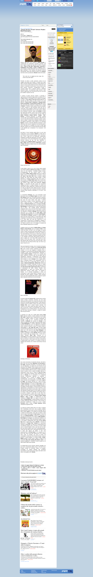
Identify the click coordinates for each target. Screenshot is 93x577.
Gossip (70, 3)
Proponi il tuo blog (62, 30)
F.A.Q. (42, 571)
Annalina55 (52, 46)
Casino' (65, 52)
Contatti (22, 571)
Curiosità (66, 3)
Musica (47, 3)
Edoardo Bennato (50, 95)
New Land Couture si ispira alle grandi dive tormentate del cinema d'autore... (32, 531)
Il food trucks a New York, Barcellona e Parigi (31, 466)
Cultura (39, 3)
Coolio (49, 89)
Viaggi (54, 3)
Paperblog (26, 4)
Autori (47, 25)
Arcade (60, 52)
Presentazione (33, 570)
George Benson (50, 78)
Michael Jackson (50, 80)
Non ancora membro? (62, 29)
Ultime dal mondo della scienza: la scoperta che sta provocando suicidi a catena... (32, 506)
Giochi (43, 25)
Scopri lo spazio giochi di (62, 68)
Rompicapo (70, 52)
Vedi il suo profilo (51, 48)
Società (35, 3)
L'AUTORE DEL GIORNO (60, 35)
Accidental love (25, 519)
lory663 (67, 39)
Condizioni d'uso (33, 571)
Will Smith (49, 72)
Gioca (67, 59)
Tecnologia (58, 3)
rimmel (67, 44)
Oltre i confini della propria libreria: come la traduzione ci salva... (31, 555)
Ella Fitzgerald (50, 93)
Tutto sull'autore (61, 48)
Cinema (43, 3)
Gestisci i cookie (43, 572)
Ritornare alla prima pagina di (29, 473)
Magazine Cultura (24, 25)
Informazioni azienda (34, 572)
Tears (49, 82)
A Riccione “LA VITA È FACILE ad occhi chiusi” (31, 470)
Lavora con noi (23, 572)
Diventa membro (67, 48)
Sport (62, 3)
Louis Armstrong (50, 99)
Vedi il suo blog (52, 49)
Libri (49, 107)
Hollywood (49, 97)
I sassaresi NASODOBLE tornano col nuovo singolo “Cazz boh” (32, 481)
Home (22, 0)
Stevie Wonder (50, 70)
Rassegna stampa (44, 570)
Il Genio (49, 76)
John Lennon (50, 91)
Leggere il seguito (43, 512)
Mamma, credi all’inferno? (29, 493)
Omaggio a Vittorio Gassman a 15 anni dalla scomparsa (32, 544)
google (49, 74)
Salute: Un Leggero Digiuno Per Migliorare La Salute (32, 465)
